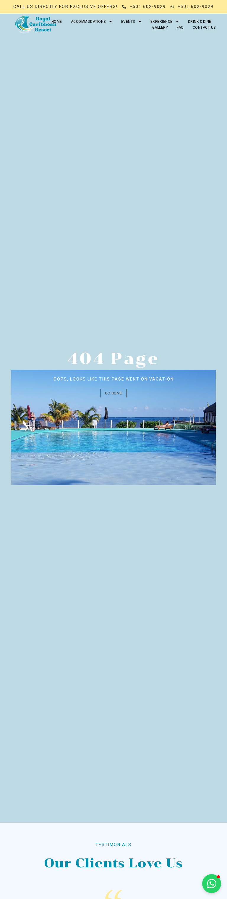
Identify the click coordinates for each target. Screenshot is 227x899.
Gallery (160, 27)
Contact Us (204, 27)
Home (56, 22)
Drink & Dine (199, 22)
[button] (211, 883)
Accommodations (88, 22)
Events (128, 22)
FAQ (180, 27)
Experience (161, 22)
